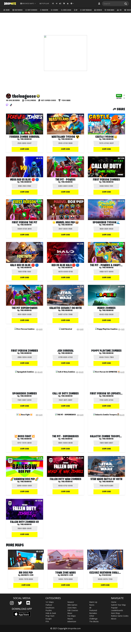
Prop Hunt (50, 616)
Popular (114, 607)
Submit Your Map (118, 605)
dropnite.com (74, 628)
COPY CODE (24, 149)
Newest (70, 602)
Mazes (70, 618)
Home (7, 10)
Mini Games (72, 605)
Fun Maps (71, 616)
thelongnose (26, 139)
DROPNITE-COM (27, 575)
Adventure (71, 621)
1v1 (120, 10)
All (90, 607)
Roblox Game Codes (119, 616)
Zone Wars (110, 10)
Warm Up (93, 602)
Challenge (93, 618)
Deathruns (18, 10)
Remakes (93, 613)
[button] (72, 3)
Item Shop (115, 613)
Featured (93, 610)
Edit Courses (32, 10)
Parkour (45, 10)
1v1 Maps (50, 602)
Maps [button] (28, 3)
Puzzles (49, 610)
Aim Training (87, 10)
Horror (99, 10)
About (113, 618)
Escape (55, 10)
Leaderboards (117, 610)
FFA (47, 621)
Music (69, 613)
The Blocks (94, 621)
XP (76, 10)
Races (91, 605)
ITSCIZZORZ (106, 575)
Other (91, 616)
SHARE (120, 109)
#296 (65, 101)
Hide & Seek (67, 10)
